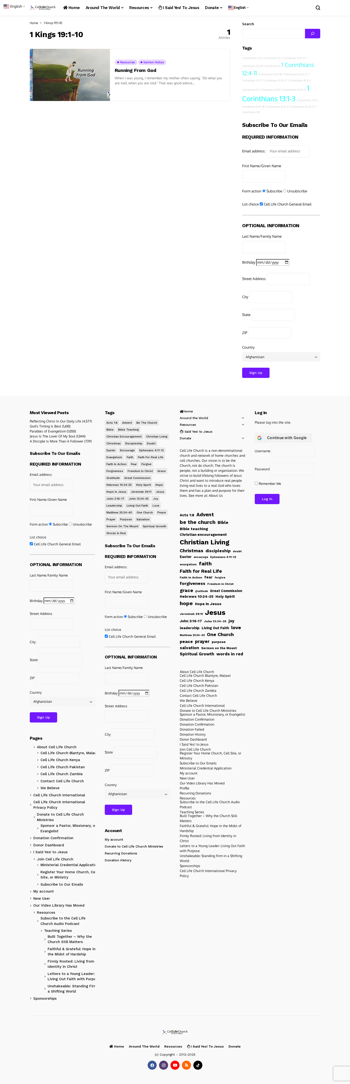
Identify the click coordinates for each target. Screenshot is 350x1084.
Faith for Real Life (150, 457)
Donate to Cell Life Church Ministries (60, 817)
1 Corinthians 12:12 (306, 100)
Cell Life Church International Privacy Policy (59, 805)
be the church (146, 422)
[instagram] (163, 1065)
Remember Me (269, 484)
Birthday (248, 262)
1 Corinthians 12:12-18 (269, 74)
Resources (46, 912)
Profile (184, 788)
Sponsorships (45, 998)
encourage (127, 450)
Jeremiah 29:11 (141, 491)
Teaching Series (58, 930)
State (246, 314)
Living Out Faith (137, 505)
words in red (116, 533)
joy (155, 498)
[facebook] (152, 1065)
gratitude (113, 478)
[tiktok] (197, 1065)
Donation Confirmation (53, 838)
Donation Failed (192, 729)
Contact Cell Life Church (62, 781)
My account (43, 891)
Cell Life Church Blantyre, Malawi (69, 753)
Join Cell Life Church (55, 859)
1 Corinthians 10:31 (298, 80)
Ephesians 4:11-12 (151, 450)
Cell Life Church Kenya (60, 760)
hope (159, 485)
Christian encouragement (124, 436)
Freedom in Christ (140, 471)
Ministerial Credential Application (69, 865)
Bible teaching (128, 429)
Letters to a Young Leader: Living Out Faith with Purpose (74, 976)
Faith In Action (116, 464)
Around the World (194, 418)
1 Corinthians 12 (272, 66)
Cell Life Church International (59, 795)
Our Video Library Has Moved (59, 905)
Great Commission (137, 478)
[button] (239, 7)
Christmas (113, 443)
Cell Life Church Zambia (61, 774)
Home (34, 23)
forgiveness (114, 471)
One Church (145, 512)
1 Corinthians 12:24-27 (295, 74)
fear (134, 464)
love (156, 505)
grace (161, 471)
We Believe (50, 788)
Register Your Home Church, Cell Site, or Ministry (68, 875)
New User (41, 898)
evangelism (114, 457)
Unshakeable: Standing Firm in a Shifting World (74, 989)
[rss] (186, 1065)
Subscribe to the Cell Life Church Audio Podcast (62, 921)
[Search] (312, 33)
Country (248, 347)
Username (262, 451)
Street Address (254, 278)
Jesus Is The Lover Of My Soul (52, 436)
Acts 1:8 (112, 422)
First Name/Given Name (261, 166)
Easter (110, 450)
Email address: (253, 151)
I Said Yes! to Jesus (50, 852)
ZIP (244, 333)
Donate (185, 438)
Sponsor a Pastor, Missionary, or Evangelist (68, 828)
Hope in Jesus (116, 491)
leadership (114, 505)
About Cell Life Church (56, 747)
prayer (110, 519)
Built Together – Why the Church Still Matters (70, 939)
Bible (110, 429)
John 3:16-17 (115, 498)
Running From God (135, 70)
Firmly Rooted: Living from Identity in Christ (71, 964)
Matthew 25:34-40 (119, 512)
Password (262, 469)
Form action (251, 191)
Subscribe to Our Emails (61, 884)
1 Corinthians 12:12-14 (293, 58)
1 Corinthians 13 (271, 58)
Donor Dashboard (48, 845)
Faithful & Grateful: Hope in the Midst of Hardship (71, 952)
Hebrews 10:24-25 (119, 485)
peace (161, 512)
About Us (216, 495)
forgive (146, 464)
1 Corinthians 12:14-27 (294, 89)
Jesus (160, 491)
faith (130, 457)
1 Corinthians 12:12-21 (277, 106)
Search (248, 24)
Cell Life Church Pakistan (62, 767)
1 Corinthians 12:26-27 (302, 106)
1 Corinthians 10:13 (270, 89)
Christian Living (156, 436)
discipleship (133, 443)
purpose (126, 519)
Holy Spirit (143, 485)
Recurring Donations (121, 853)
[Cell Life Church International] (43, 7)
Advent (127, 422)
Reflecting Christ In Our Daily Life (55, 421)
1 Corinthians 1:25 (252, 58)
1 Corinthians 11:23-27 (275, 80)
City (245, 297)
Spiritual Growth (154, 526)
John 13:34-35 (139, 498)
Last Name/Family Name (262, 236)
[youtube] (175, 1065)
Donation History (118, 860)
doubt (151, 443)
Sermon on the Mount (122, 526)
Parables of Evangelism (48, 431)
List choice (250, 204)
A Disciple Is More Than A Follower (56, 441)
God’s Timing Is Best (45, 426)
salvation (143, 519)
